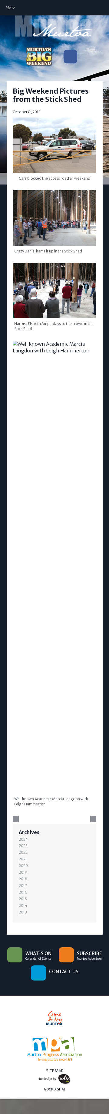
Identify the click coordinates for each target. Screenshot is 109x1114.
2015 (23, 899)
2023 (23, 845)
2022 (23, 852)
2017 (23, 885)
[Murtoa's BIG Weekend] (38, 58)
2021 (23, 859)
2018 (23, 879)
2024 (23, 839)
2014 (23, 905)
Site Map (54, 1070)
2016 (23, 892)
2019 (23, 872)
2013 (23, 912)
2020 (23, 865)
